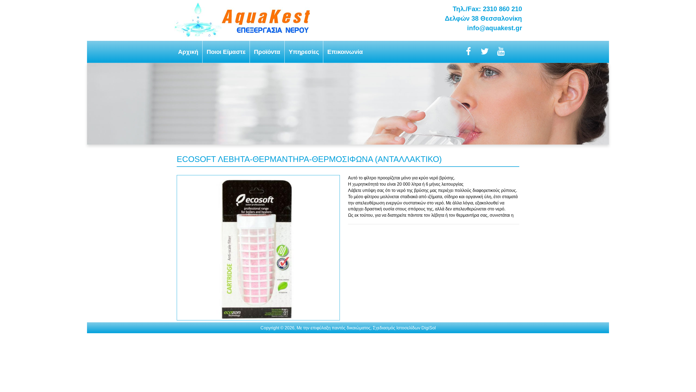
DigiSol (428, 328)
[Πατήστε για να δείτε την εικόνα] (258, 319)
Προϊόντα (267, 51)
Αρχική (188, 51)
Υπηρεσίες (304, 51)
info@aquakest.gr (494, 28)
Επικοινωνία (345, 51)
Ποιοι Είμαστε (226, 51)
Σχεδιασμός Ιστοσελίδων (396, 328)
